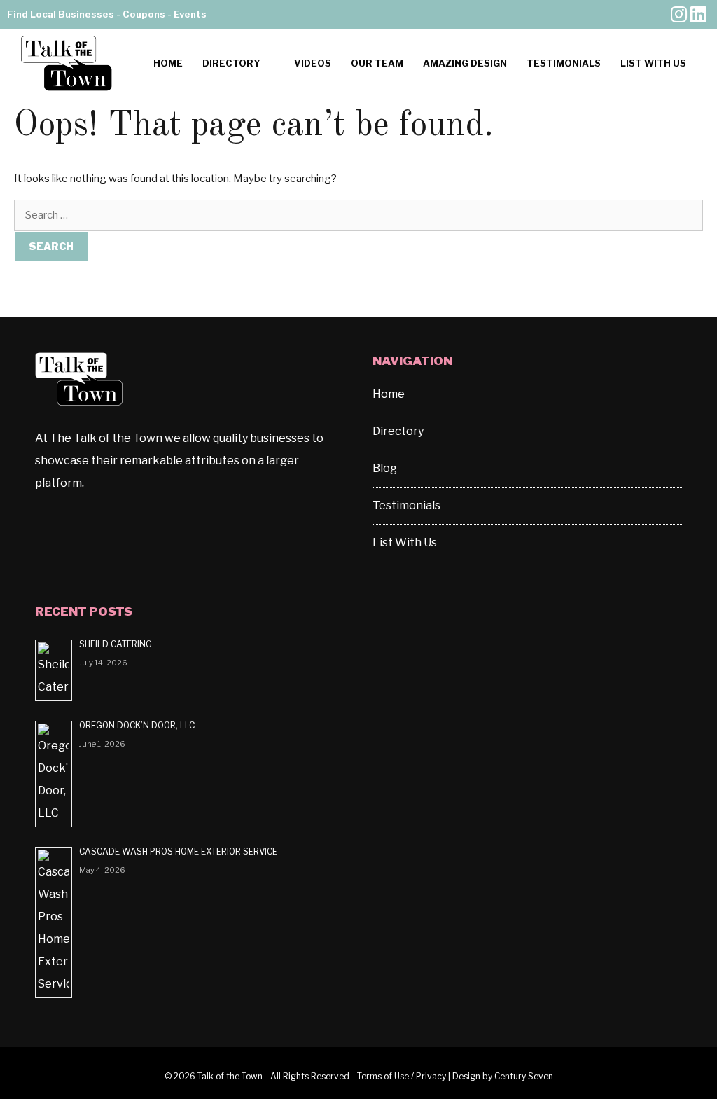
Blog (385, 468)
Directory (231, 63)
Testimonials (564, 63)
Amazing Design (465, 63)
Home (168, 63)
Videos (312, 63)
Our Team (377, 63)
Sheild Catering (115, 644)
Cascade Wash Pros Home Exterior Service (178, 851)
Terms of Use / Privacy (401, 1076)
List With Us (653, 63)
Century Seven (523, 1076)
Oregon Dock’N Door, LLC (138, 725)
